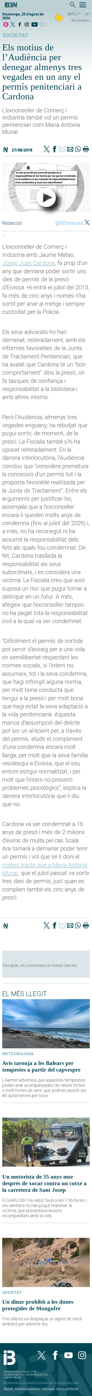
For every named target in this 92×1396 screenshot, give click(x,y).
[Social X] (12, 25)
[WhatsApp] (78, 150)
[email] (70, 150)
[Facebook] (19, 25)
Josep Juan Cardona (28, 263)
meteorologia (18, 1054)
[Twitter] (46, 150)
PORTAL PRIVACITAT (67, 1388)
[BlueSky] (43, 25)
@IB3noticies (69, 223)
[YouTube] (34, 25)
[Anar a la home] (5, 25)
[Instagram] (26, 25)
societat (15, 35)
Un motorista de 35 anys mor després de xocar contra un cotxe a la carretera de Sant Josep (44, 1183)
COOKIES (8, 1388)
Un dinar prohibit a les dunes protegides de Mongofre (37, 1305)
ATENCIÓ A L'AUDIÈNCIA (27, 1388)
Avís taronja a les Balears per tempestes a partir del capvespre (41, 1066)
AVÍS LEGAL (48, 1388)
